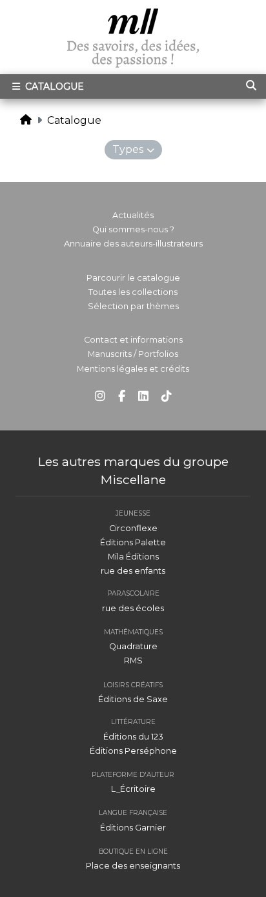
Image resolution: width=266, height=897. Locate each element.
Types (127, 149)
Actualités (133, 215)
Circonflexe (133, 528)
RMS (133, 660)
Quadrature (133, 646)
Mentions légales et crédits (133, 369)
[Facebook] (121, 396)
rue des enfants (133, 571)
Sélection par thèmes (133, 306)
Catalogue (53, 86)
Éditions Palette (133, 542)
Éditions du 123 (133, 736)
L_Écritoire (133, 789)
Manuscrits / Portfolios (133, 354)
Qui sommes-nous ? (133, 229)
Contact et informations (133, 340)
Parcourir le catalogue (133, 278)
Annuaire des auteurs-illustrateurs (133, 243)
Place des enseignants (133, 866)
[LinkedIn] (143, 396)
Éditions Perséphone (133, 751)
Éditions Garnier (133, 827)
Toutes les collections (133, 292)
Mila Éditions (133, 556)
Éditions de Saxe (133, 699)
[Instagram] (100, 396)
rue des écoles (133, 608)
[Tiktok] (166, 396)
